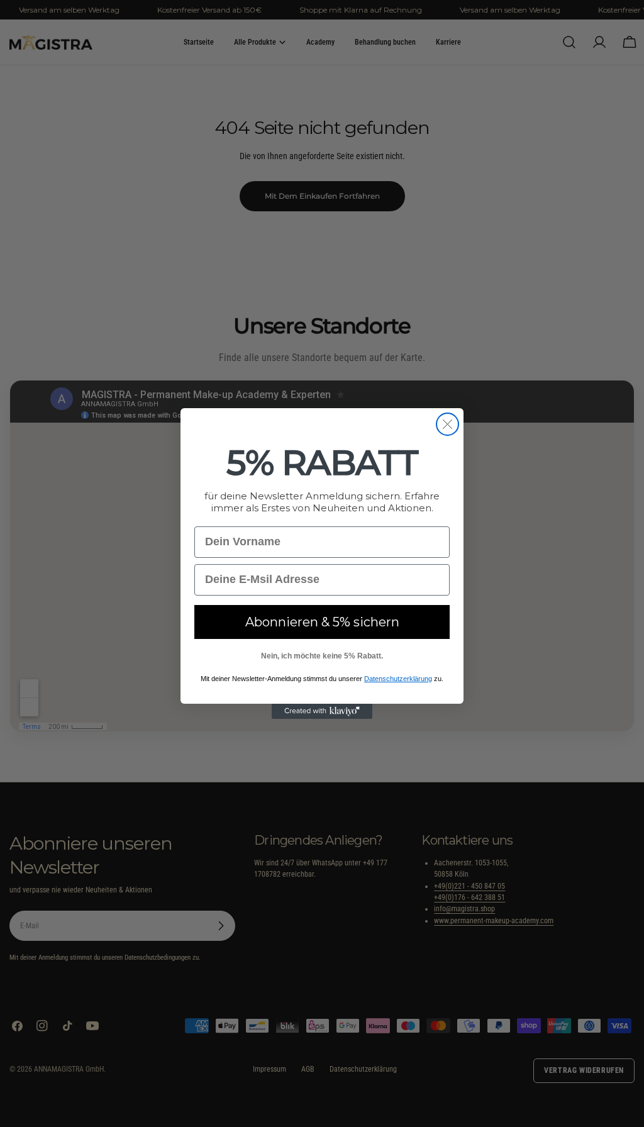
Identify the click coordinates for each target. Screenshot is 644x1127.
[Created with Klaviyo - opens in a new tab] (322, 711)
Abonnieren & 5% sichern (322, 622)
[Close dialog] (447, 424)
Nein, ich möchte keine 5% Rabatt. (322, 656)
